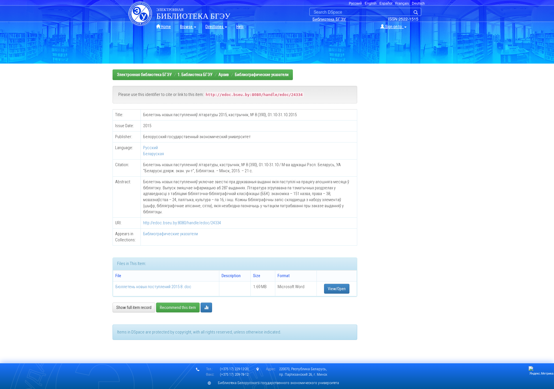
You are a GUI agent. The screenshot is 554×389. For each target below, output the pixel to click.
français (402, 3)
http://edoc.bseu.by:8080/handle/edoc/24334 (182, 222)
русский (355, 3)
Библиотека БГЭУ (329, 19)
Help (240, 26)
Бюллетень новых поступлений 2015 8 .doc (153, 286)
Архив (223, 74)
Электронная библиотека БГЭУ (144, 74)
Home (165, 26)
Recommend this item (178, 307)
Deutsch (418, 3)
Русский (150, 147)
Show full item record (133, 307)
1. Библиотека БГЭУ (195, 74)
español (385, 3)
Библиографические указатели (262, 74)
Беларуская (153, 153)
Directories (214, 26)
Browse (186, 26)
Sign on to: (394, 26)
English (371, 3)
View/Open (337, 288)
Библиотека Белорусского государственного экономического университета (278, 383)
